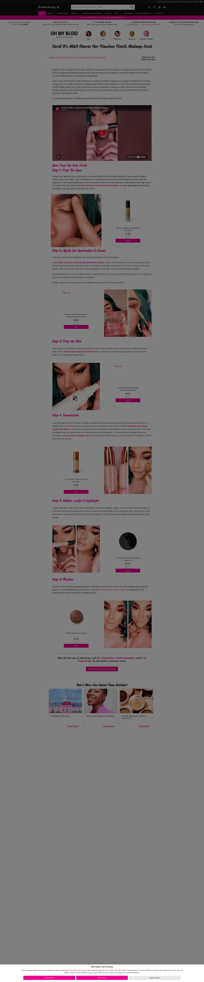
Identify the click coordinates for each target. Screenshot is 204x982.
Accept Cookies (49, 978)
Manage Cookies (155, 978)
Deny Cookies (102, 978)
